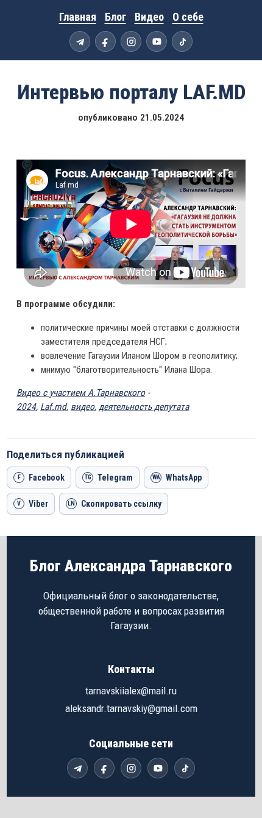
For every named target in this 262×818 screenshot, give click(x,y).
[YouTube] (156, 41)
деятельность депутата (144, 406)
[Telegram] (79, 41)
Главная (77, 16)
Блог (115, 16)
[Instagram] (131, 41)
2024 (26, 406)
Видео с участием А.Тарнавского (80, 392)
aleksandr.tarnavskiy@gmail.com (131, 708)
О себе (188, 16)
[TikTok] (182, 41)
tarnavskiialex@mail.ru (131, 691)
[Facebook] (105, 41)
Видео (149, 16)
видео (82, 406)
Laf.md (53, 406)
